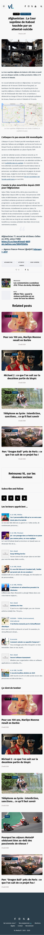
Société (19, 670)
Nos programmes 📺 (25, 923)
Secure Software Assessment (20, 657)
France (15, 392)
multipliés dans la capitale (14, 163)
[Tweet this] (28, 270)
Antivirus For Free (16, 606)
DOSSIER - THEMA (16, 618)
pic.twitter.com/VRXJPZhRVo (15, 244)
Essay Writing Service (17, 554)
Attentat (21, 262)
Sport (7, 816)
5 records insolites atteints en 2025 (22, 673)
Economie (13, 639)
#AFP (28, 241)
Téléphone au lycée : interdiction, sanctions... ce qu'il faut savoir (22, 415)
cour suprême (34, 262)
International (25, 14)
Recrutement (29, 926)
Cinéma (15, 316)
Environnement (28, 618)
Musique (20, 533)
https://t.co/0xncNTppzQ (13, 241)
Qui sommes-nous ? (9, 923)
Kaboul (22, 265)
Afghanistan (8, 262)
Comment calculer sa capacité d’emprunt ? (25, 642)
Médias (19, 515)
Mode (19, 567)
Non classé (14, 551)
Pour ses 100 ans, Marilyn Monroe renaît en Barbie (22, 339)
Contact (20, 926)
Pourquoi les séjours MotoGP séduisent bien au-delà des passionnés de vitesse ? (18, 840)
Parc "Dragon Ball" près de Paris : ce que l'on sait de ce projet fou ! (22, 881)
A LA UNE (16, 14)
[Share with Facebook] (25, 270)
